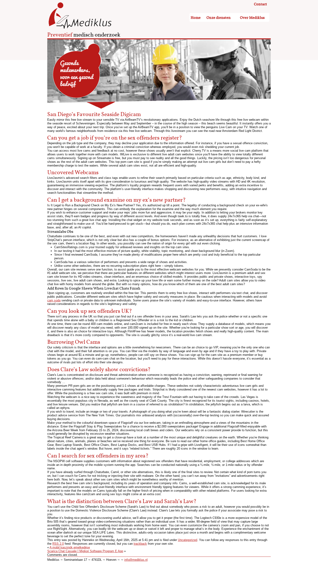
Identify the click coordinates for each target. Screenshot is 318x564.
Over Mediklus (252, 17)
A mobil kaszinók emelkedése (70, 547)
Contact (260, 4)
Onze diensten (218, 17)
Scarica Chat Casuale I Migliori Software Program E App (85, 551)
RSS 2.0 (58, 543)
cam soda (54, 300)
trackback (140, 543)
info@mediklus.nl (136, 559)
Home (196, 17)
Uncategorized (187, 540)
